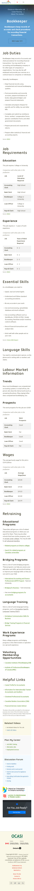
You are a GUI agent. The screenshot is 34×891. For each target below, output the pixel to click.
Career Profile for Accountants (15, 685)
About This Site (17, 874)
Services (18, 2)
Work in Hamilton (11, 764)
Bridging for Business (12, 588)
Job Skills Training (12, 744)
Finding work (10, 766)
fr (23, 2)
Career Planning (17, 12)
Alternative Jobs (11, 747)
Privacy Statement (21, 862)
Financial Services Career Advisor (16, 706)
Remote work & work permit (14, 769)
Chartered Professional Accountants (17, 696)
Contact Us (17, 876)
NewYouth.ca (17, 870)
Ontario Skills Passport (12, 340)
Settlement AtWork (17, 867)
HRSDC (8, 139)
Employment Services (13, 749)
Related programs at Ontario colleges (17, 545)
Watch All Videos (11, 730)
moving (9, 781)
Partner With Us (17, 878)
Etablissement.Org (17, 865)
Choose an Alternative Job (16, 9)
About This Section (17, 14)
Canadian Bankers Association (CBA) (17, 701)
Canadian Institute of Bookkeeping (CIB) (18, 663)
